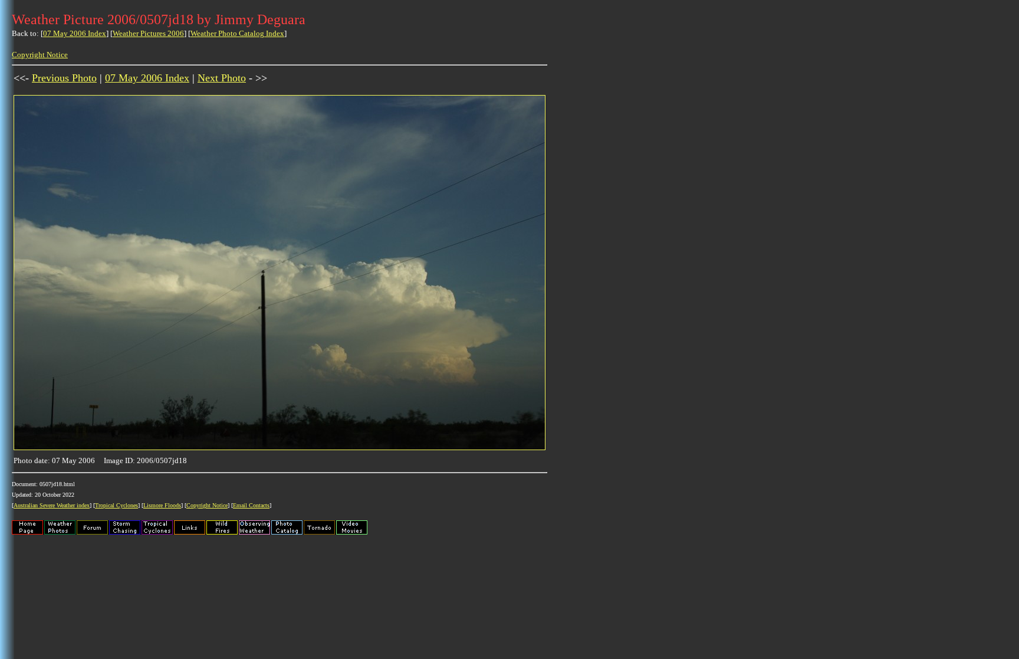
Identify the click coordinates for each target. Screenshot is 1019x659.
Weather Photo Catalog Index (237, 33)
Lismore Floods (162, 505)
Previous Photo (64, 78)
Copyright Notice (40, 54)
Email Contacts (251, 505)
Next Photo (222, 78)
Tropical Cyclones (116, 505)
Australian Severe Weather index (52, 505)
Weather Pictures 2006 (148, 33)
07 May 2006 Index (74, 33)
